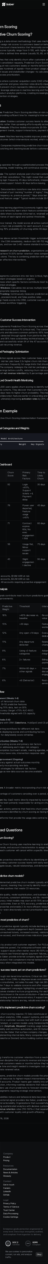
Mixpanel (20, 1026)
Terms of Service (11, 1206)
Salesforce (20, 722)
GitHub (6, 1194)
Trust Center (9, 1210)
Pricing (6, 1160)
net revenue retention (14, 373)
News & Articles (10, 1172)
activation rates (29, 398)
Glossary (7, 1176)
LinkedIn (7, 1191)
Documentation (10, 1169)
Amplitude (10, 1026)
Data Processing (10, 1213)
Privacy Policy (9, 1203)
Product (7, 1157)
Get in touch (8, 1184)
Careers (6, 1188)
